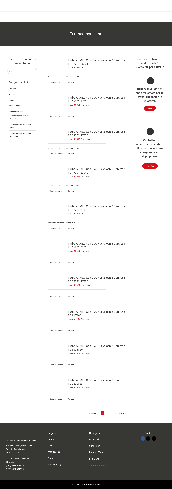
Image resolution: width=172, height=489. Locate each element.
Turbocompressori (16, 111)
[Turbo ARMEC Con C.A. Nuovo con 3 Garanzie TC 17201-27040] (55, 172)
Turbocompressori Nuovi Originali (19, 117)
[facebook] (143, 438)
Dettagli (71, 82)
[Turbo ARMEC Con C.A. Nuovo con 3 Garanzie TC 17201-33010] (55, 247)
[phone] (154, 438)
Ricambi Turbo (14, 106)
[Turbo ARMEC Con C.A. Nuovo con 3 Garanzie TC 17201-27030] (55, 135)
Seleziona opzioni (56, 82)
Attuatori (12, 100)
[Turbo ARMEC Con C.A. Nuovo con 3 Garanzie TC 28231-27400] (55, 281)
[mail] (148, 438)
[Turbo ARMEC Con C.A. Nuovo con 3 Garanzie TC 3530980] (55, 383)
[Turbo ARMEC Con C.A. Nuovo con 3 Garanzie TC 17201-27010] (55, 101)
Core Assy (13, 89)
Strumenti (12, 94)
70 (115, 413)
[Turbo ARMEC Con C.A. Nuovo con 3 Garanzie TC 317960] (55, 315)
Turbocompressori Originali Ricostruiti (20, 135)
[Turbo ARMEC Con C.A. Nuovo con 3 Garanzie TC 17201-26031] (55, 64)
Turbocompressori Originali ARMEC (20, 126)
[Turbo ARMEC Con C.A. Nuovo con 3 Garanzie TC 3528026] (55, 349)
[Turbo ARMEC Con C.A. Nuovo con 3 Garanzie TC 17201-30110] (55, 210)
